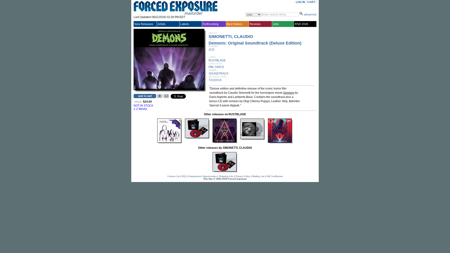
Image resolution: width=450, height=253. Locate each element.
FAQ (183, 176)
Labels (184, 24)
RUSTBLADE (217, 60)
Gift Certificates (274, 176)
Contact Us (173, 176)
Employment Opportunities (202, 176)
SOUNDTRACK (219, 73)
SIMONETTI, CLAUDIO (231, 36)
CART (311, 2)
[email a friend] (166, 97)
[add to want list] (160, 97)
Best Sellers (234, 24)
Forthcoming (211, 24)
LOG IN (300, 2)
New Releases (143, 24)
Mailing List (258, 176)
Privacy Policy (243, 176)
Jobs (276, 24)
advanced (310, 14)
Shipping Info (226, 176)
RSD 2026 (301, 24)
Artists (161, 24)
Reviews (255, 24)
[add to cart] (145, 96)
